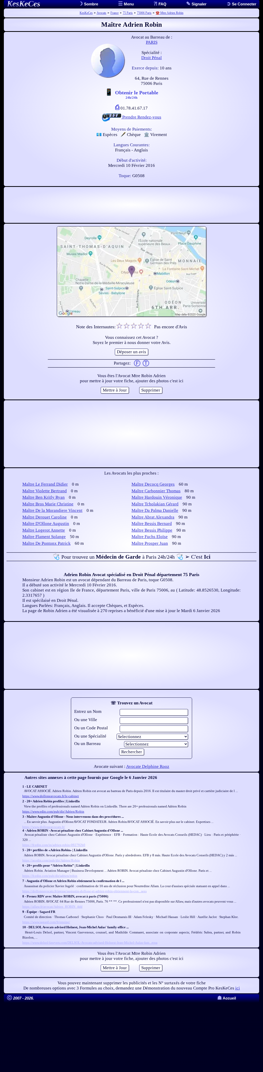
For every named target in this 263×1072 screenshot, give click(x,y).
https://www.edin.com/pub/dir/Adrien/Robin (53, 811)
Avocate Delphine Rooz (147, 766)
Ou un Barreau (87, 743)
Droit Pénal (151, 57)
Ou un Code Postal (91, 727)
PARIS (151, 42)
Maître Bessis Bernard (152, 523)
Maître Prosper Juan (150, 543)
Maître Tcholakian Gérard (155, 504)
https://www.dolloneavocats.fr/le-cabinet (50, 796)
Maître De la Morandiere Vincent (52, 510)
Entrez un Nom (87, 711)
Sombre (90, 4)
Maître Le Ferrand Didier (45, 484)
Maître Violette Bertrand (44, 490)
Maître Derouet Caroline (44, 517)
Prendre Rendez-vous (141, 117)
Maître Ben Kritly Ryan (43, 497)
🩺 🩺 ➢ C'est (131, 556)
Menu (128, 4)
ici (237, 988)
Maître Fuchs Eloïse (150, 536)
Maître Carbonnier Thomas (156, 490)
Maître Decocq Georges (153, 484)
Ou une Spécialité (90, 736)
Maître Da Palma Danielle (155, 510)
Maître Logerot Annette (43, 530)
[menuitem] (241, 4)
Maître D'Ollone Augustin (45, 523)
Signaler (198, 4)
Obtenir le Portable (136, 94)
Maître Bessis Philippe (152, 530)
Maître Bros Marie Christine (47, 504)
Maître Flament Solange (44, 536)
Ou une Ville (85, 719)
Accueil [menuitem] (226, 998)
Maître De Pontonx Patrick (46, 543)
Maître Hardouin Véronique (157, 497)
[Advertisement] (131, 204)
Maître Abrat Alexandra (153, 517)
